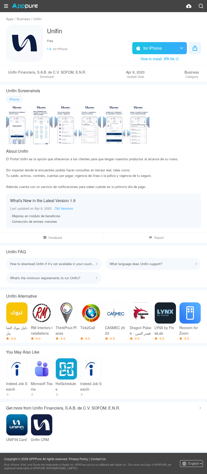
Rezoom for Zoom (188, 330)
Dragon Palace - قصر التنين (140, 330)
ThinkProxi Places (66, 330)
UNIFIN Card (16, 439)
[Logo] (25, 6)
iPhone (14, 99)
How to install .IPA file (158, 58)
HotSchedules (66, 386)
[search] (201, 6)
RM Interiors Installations (42, 330)
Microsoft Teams (42, 386)
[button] (6, 6)
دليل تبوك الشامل (16, 330)
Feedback (55, 237)
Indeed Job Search (16, 386)
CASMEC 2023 (115, 330)
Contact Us (98, 459)
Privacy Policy (78, 459)
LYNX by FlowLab (164, 330)
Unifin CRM (40, 439)
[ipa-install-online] (189, 6)
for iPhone (152, 48)
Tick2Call (87, 327)
